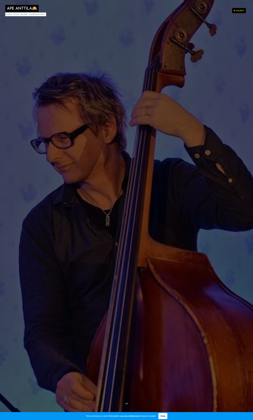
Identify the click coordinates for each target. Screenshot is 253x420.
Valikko (240, 10)
